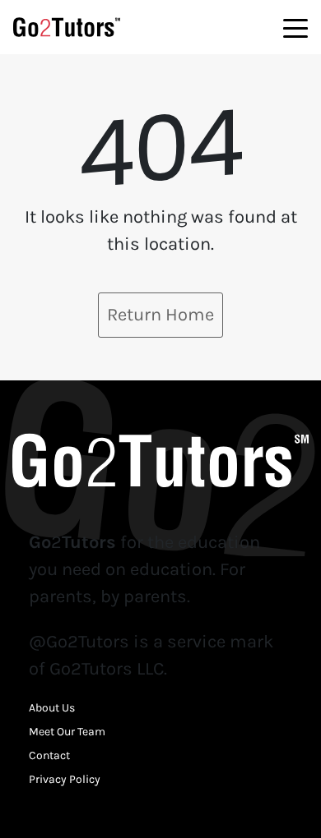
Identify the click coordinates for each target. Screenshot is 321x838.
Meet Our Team (67, 732)
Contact (49, 755)
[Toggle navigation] (295, 27)
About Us (52, 708)
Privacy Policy (64, 779)
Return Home (160, 314)
